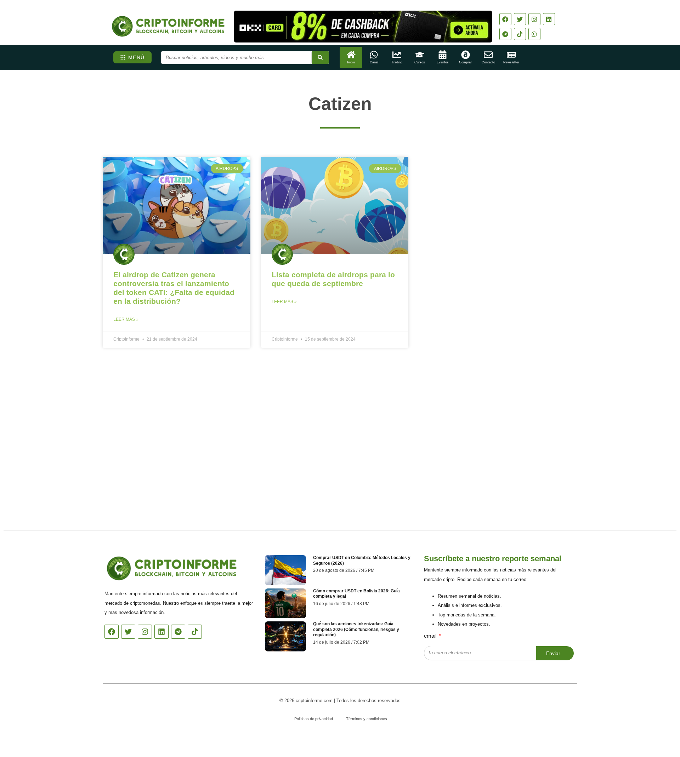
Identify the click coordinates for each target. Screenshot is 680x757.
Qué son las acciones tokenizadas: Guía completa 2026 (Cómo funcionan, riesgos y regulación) (356, 629)
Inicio (351, 62)
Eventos (443, 62)
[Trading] (396, 54)
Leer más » (125, 319)
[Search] (320, 57)
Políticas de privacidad (313, 719)
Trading (396, 62)
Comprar (465, 62)
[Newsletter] (511, 54)
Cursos (419, 62)
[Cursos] (419, 54)
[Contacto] (488, 54)
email (431, 636)
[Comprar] (465, 54)
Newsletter (511, 62)
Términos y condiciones (366, 719)
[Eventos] (442, 54)
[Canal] (373, 54)
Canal (374, 62)
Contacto (488, 62)
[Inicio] (351, 54)
